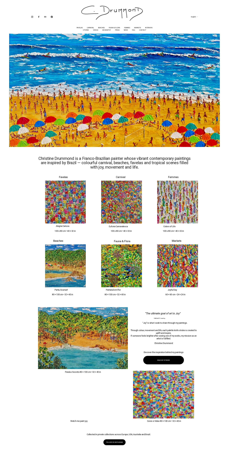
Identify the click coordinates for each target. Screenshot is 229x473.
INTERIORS (149, 28)
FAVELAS (80, 28)
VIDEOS (95, 30)
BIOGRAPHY (106, 30)
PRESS (117, 30)
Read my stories (163, 360)
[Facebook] (39, 17)
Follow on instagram (114, 442)
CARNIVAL (90, 28)
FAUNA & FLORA (114, 28)
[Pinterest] (52, 17)
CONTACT (142, 30)
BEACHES (101, 28)
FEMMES (127, 28)
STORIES (86, 30)
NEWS (126, 30)
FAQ (133, 30)
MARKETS (137, 28)
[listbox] (193, 17)
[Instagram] (32, 17)
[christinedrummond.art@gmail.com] (45, 17)
